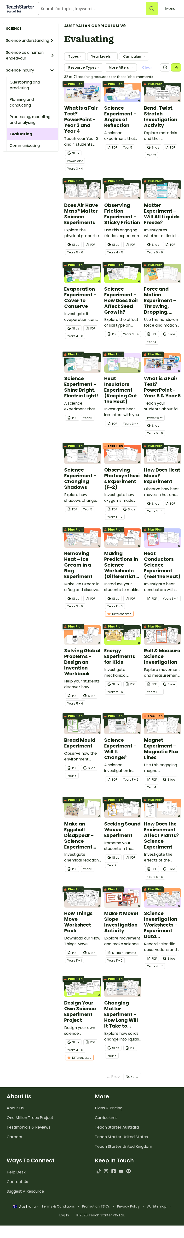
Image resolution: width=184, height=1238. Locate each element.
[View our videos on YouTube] (121, 1171)
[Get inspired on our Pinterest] (128, 1171)
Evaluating (21, 134)
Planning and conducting (22, 102)
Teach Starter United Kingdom (123, 1146)
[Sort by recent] (165, 67)
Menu (170, 8)
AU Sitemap (157, 1206)
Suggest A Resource (25, 1191)
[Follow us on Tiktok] (98, 1171)
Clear (147, 67)
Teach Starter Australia (117, 1127)
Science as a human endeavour (25, 55)
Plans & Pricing (108, 1108)
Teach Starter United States (121, 1137)
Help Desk (16, 1172)
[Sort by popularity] (176, 67)
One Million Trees (30, 1117)
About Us (15, 1108)
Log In (64, 1215)
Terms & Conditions (58, 1206)
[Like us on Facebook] (113, 1171)
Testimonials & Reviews (28, 1127)
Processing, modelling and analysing (30, 119)
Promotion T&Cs (96, 1206)
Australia (26, 1206)
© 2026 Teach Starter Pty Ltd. (100, 1215)
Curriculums (106, 1117)
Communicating (25, 145)
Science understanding (27, 40)
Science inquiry (20, 70)
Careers (14, 1137)
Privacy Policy (128, 1206)
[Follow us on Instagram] (106, 1171)
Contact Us (17, 1181)
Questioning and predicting (25, 85)
